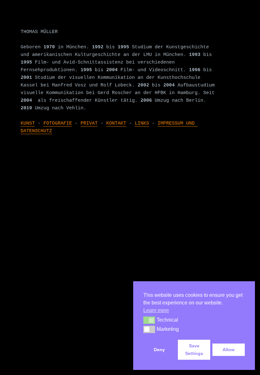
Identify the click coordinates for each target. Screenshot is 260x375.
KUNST (28, 123)
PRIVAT (89, 123)
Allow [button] (229, 349)
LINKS (142, 123)
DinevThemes (104, 166)
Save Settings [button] (194, 349)
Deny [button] (159, 349)
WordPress (47, 166)
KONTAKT (116, 123)
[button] (149, 320)
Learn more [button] (156, 310)
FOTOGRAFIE (57, 123)
